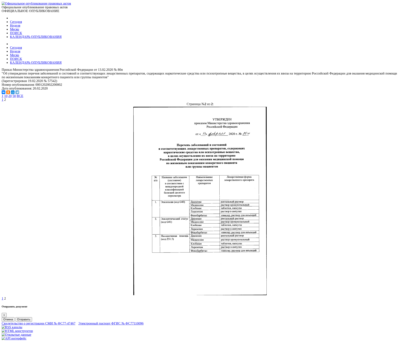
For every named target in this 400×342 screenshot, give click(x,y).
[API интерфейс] (14, 338)
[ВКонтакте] (3, 92)
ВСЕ (20, 96)
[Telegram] (17, 92)
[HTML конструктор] (17, 331)
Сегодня (16, 22)
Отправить (23, 319)
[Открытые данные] (16, 334)
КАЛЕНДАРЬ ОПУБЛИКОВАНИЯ (36, 37)
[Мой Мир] (13, 92)
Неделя (15, 25)
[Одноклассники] (8, 92)
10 (6, 96)
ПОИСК (16, 33)
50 (14, 96)
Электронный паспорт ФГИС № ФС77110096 (111, 323)
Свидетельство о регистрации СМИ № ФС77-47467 (38, 323)
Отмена (8, 319)
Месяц (14, 29)
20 (10, 96)
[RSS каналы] (12, 327)
